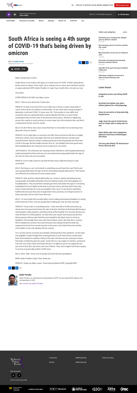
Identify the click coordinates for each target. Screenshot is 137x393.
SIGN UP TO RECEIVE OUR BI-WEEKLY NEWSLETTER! (94, 5)
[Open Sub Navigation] (16, 21)
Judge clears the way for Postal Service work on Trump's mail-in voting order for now (113, 123)
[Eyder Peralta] (12, 280)
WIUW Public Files (81, 362)
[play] (8, 14)
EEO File (51, 362)
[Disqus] (68, 324)
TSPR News (10, 21)
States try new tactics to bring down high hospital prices (113, 113)
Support (73, 21)
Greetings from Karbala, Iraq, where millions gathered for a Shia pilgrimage (113, 104)
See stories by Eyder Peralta (31, 283)
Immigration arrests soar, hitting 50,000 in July (113, 95)
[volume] (15, 14)
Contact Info (53, 358)
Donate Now (123, 5)
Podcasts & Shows (27, 21)
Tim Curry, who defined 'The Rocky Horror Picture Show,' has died (114, 144)
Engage (51, 21)
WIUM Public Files (81, 358)
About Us (62, 21)
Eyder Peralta (19, 61)
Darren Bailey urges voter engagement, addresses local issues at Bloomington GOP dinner (113, 134)
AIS (83, 21)
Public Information (108, 358)
